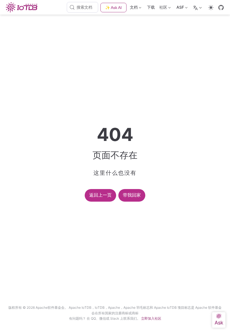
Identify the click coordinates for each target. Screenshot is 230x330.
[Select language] (198, 7)
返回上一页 (100, 195)
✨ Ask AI (113, 7)
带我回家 (132, 195)
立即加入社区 (151, 318)
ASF (179, 8)
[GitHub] (221, 7)
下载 (151, 7)
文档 (133, 8)
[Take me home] (23, 7)
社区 (162, 8)
